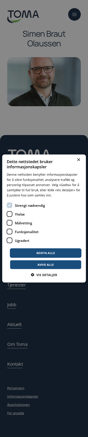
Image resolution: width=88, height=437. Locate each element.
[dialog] (44, 218)
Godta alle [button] (45, 253)
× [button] (78, 160)
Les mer (59, 195)
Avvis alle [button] (45, 264)
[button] (44, 275)
